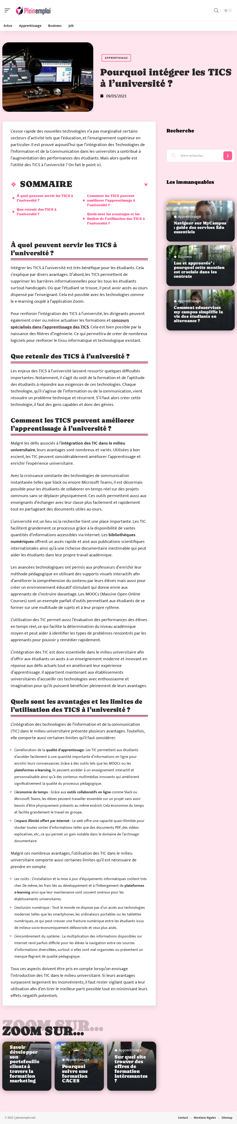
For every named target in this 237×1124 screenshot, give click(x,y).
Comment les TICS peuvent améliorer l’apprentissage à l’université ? (111, 200)
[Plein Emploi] (33, 10)
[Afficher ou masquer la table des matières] (110, 185)
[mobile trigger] (8, 10)
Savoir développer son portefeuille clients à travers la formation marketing (24, 1064)
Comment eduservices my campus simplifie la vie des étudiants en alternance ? (198, 314)
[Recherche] (216, 10)
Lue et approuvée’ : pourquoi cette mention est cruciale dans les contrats (199, 270)
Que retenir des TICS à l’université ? (36, 211)
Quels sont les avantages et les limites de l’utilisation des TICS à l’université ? (116, 218)
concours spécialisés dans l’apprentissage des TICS (70, 324)
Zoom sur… (43, 1030)
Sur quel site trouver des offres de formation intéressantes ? (131, 1069)
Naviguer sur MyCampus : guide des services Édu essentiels (200, 227)
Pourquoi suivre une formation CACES (75, 1074)
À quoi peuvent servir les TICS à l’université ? (45, 198)
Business (185, 257)
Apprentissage (116, 58)
